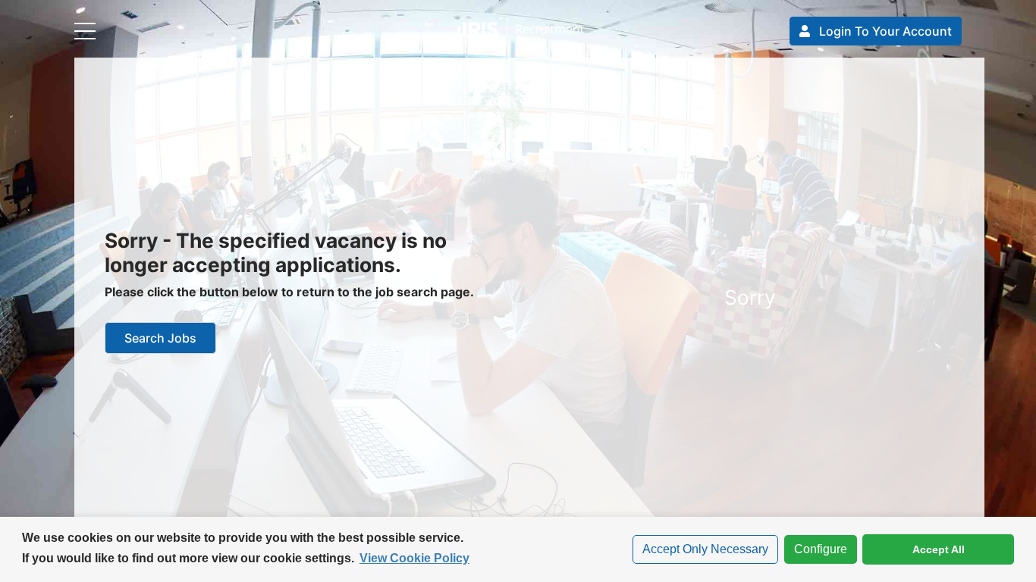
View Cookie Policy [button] (414, 558)
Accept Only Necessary (705, 549)
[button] (518, 30)
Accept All (938, 549)
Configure (815, 549)
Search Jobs (160, 338)
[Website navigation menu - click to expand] (85, 31)
